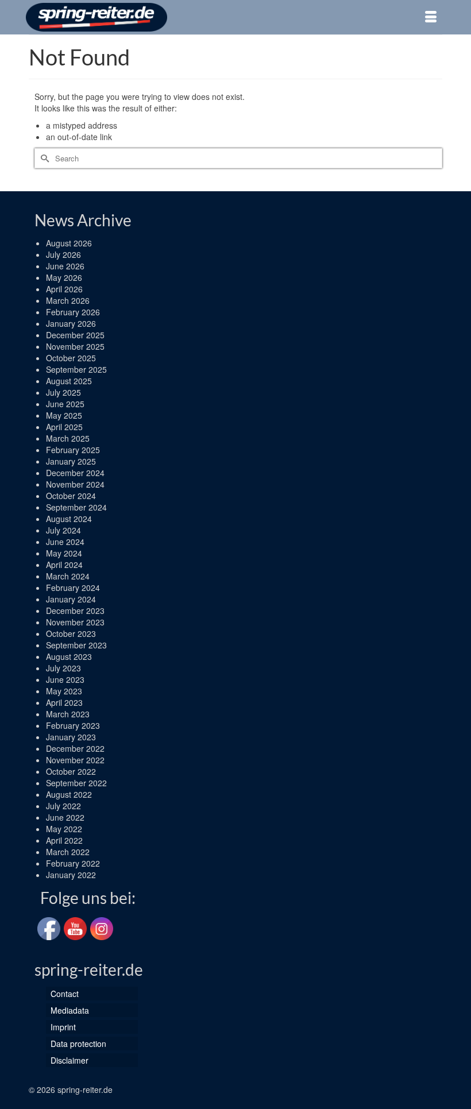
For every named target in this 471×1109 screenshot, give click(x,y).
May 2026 (64, 277)
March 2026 (68, 300)
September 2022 (76, 783)
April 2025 (64, 426)
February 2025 (73, 449)
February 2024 (73, 587)
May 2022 (64, 828)
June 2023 (65, 679)
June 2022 (65, 817)
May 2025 (64, 415)
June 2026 (65, 266)
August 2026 (69, 243)
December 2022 (75, 748)
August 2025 (69, 381)
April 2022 (64, 840)
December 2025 (75, 335)
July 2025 (63, 392)
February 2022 (73, 863)
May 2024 (64, 553)
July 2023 (63, 668)
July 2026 (63, 254)
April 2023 (64, 702)
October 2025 (71, 358)
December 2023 (75, 610)
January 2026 (71, 323)
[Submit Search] (43, 158)
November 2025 (75, 346)
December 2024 (75, 472)
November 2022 (75, 760)
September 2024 (76, 507)
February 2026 (73, 312)
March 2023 (68, 714)
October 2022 (71, 771)
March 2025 (68, 438)
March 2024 (68, 576)
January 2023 (71, 737)
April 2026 (64, 289)
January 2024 (71, 599)
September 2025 (76, 369)
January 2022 (71, 874)
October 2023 (71, 633)
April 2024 (64, 564)
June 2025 (65, 403)
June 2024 (65, 541)
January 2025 (71, 461)
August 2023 (69, 656)
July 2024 (63, 530)
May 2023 (64, 691)
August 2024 (69, 518)
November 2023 (75, 622)
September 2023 (76, 645)
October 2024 (71, 495)
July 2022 (63, 806)
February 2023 (73, 725)
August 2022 (69, 794)
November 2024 (75, 484)
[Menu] (430, 17)
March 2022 (68, 851)
